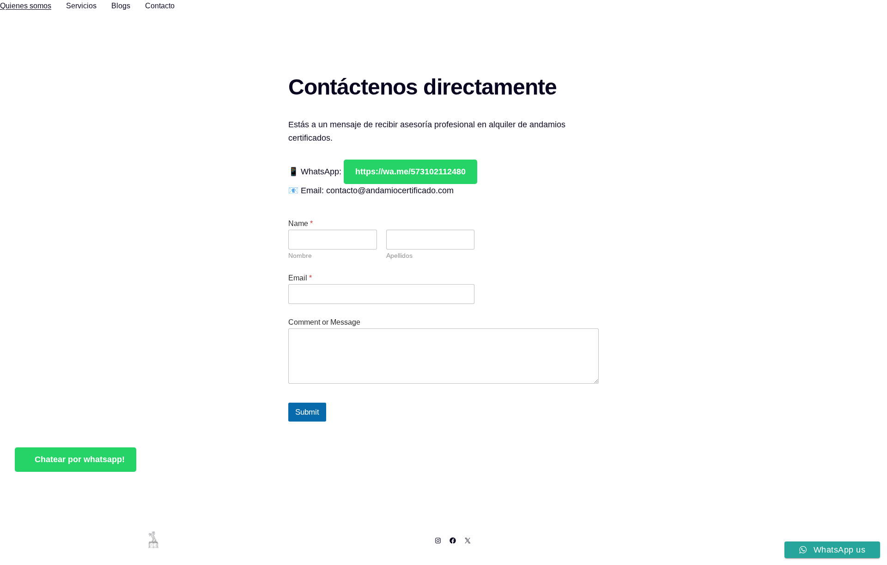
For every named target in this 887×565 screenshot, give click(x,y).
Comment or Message (324, 322)
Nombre (300, 255)
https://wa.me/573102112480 (410, 171)
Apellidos (399, 255)
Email (300, 278)
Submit (307, 412)
